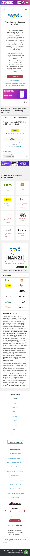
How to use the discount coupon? (15, 480)
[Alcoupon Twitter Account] (10, 511)
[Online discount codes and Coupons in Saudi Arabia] (4, 9)
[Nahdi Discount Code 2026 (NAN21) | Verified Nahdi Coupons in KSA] (8, 301)
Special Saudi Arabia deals (15, 458)
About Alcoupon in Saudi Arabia (15, 471)
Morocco (15, 433)
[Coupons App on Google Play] (17, 525)
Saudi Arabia (15, 398)
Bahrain (15, 412)
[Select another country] (19, 2)
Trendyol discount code (15, 484)
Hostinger (8, 222)
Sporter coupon (15, 497)
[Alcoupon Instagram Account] (5, 511)
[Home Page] (7, 2)
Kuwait (15, 407)
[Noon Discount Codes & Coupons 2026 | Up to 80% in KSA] (8, 199)
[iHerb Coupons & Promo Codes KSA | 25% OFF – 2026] (8, 184)
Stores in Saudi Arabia (15, 453)
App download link (15, 521)
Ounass (8, 238)
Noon (8, 205)
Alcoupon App (15, 516)
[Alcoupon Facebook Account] (15, 511)
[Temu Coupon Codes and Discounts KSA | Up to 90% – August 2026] (22, 184)
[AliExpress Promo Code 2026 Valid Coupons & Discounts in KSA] (8, 307)
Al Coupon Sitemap (15, 467)
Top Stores (7, 275)
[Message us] (26, 552)
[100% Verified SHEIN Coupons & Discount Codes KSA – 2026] (21, 307)
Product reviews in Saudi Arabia (15, 493)
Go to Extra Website (14, 80)
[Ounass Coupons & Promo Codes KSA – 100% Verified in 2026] (8, 230)
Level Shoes (22, 207)
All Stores (9, 9)
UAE (15, 403)
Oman (15, 416)
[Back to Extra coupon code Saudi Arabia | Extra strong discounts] (26, 9)
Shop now (15, 76)
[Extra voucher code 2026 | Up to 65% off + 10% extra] (15, 130)
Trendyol (22, 235)
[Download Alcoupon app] (15, 94)
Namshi (22, 220)
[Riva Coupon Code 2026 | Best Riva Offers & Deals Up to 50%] (21, 301)
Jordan (15, 429)
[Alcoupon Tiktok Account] (20, 511)
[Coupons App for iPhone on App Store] (21, 525)
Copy (23, 139)
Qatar (15, 420)
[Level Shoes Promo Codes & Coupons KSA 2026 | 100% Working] (22, 199)
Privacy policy (15, 475)
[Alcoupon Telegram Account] (24, 511)
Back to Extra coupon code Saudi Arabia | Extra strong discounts (15, 84)
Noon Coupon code (15, 488)
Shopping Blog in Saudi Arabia (15, 462)
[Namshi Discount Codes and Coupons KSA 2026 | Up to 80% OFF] (22, 215)
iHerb (8, 190)
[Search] (23, 2)
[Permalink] (3, 152)
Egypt (15, 425)
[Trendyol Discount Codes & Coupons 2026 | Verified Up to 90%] (22, 230)
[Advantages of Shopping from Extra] (15, 255)
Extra (15, 9)
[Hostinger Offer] (15, 163)
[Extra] (15, 15)
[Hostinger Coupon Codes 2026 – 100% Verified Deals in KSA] (8, 215)
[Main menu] (27, 2)
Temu (22, 192)
